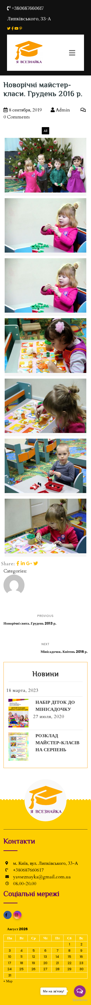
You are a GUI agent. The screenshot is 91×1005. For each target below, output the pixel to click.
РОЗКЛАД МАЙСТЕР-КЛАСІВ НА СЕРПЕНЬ (57, 743)
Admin (62, 110)
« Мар (8, 981)
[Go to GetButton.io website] (79, 1000)
